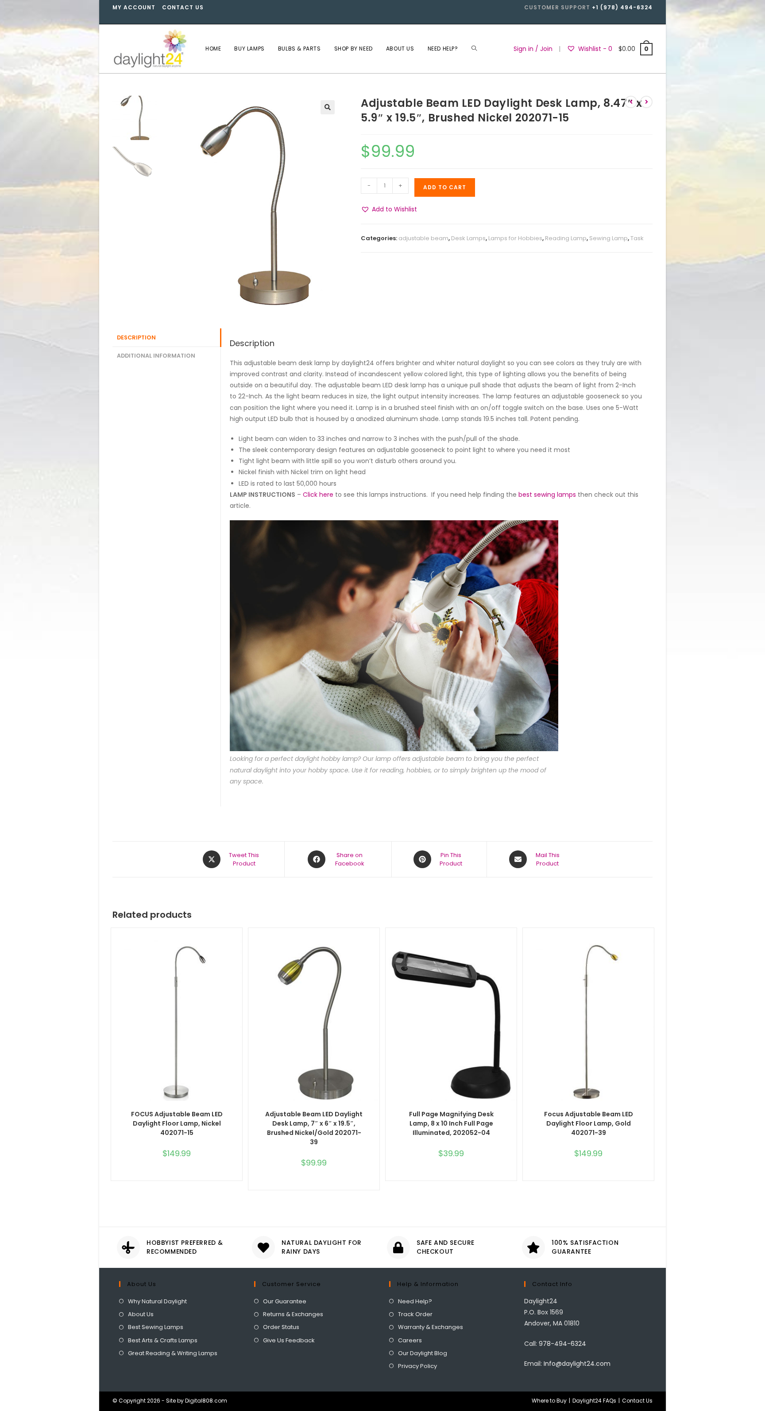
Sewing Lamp (608, 238)
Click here (318, 494)
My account (133, 7)
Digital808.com (206, 1400)
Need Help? (415, 1301)
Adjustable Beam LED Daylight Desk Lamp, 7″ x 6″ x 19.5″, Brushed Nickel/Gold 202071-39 (314, 1128)
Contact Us (183, 7)
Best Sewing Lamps (155, 1327)
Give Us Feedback (289, 1340)
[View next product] (646, 102)
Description (136, 337)
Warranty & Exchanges (430, 1327)
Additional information (156, 355)
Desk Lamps (468, 238)
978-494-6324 (562, 1343)
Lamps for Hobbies (515, 238)
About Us (141, 1314)
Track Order (415, 1314)
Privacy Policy (417, 1366)
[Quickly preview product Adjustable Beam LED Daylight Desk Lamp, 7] (375, 952)
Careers (410, 1340)
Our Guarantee (284, 1301)
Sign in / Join (533, 48)
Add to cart (444, 187)
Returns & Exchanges (293, 1314)
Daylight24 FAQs (594, 1400)
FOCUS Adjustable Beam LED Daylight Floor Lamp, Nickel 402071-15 (177, 1123)
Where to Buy (549, 1400)
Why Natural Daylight (157, 1301)
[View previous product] (631, 102)
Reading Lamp (566, 238)
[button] (389, 209)
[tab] (166, 337)
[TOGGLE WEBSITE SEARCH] (474, 48)
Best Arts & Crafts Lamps (162, 1340)
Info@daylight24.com (577, 1363)
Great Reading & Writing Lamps (172, 1353)
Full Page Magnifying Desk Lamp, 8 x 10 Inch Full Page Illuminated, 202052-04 (451, 1123)
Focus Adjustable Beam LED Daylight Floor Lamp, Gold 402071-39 (588, 1123)
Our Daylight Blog (422, 1353)
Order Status (281, 1327)
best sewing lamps (547, 494)
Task (637, 238)
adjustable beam (423, 238)
